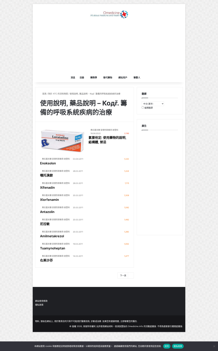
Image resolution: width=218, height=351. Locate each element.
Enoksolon (48, 163)
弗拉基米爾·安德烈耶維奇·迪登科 (104, 130)
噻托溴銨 (46, 175)
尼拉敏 (45, 224)
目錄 (82, 77)
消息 (73, 77)
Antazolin (47, 212)
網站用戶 (122, 77)
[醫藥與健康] (109, 14)
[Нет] (214, 346)
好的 (167, 346)
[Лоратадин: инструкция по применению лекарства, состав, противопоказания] (62, 140)
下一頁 (123, 275)
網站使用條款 (41, 301)
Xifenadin (47, 187)
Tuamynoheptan (52, 248)
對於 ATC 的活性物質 (58, 93)
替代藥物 (107, 77)
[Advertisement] (109, 47)
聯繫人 (137, 77)
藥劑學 (93, 77)
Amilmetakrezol (52, 236)
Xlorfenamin (49, 200)
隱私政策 (39, 304)
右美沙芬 (46, 260)
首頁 (44, 93)
